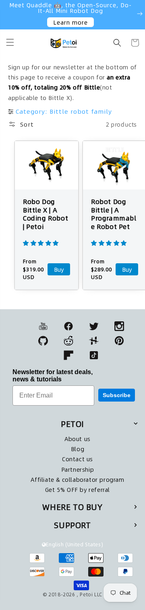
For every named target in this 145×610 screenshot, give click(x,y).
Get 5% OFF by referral (77, 489)
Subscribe (116, 395)
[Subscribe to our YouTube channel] (43, 326)
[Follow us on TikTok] (94, 355)
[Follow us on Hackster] (94, 341)
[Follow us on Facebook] (68, 326)
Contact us (77, 458)
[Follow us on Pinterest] (119, 341)
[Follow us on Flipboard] (68, 355)
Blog (77, 448)
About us (77, 438)
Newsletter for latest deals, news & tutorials (52, 375)
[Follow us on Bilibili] (68, 341)
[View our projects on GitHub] (43, 341)
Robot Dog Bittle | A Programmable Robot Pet (114, 214)
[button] (10, 42)
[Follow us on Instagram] (119, 326)
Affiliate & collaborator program (77, 479)
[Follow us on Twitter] (94, 326)
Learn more (70, 22)
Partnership (77, 469)
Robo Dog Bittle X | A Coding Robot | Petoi (45, 214)
